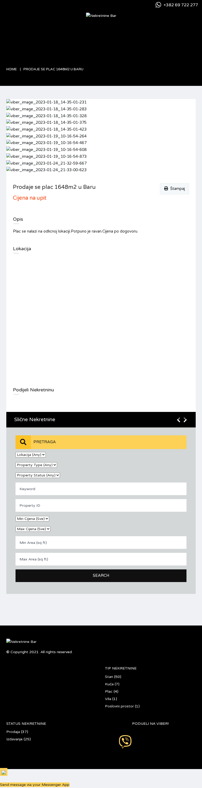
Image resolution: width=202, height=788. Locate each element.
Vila (108, 699)
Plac (109, 691)
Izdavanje (14, 739)
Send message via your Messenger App (34, 784)
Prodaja (13, 732)
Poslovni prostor (119, 706)
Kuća (109, 684)
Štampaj (176, 188)
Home (11, 69)
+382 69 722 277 (181, 5)
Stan (109, 676)
